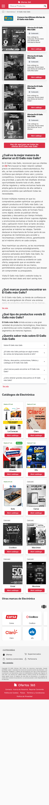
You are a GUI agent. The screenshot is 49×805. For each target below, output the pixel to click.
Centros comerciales (14, 659)
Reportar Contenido (36, 689)
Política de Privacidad (24, 696)
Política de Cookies (11, 693)
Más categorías (8, 663)
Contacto (8, 689)
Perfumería (32, 659)
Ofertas (9, 655)
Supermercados (34, 654)
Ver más (5, 308)
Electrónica (11, 12)
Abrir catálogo (36, 49)
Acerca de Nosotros (20, 689)
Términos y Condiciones (36, 693)
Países (22, 693)
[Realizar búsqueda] (45, 6)
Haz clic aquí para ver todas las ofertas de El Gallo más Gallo (24, 145)
